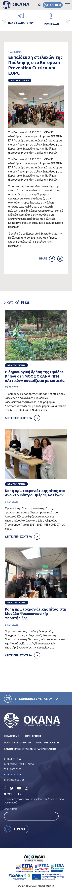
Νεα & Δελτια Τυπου (21, 23)
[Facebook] (5, 788)
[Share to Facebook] (52, 259)
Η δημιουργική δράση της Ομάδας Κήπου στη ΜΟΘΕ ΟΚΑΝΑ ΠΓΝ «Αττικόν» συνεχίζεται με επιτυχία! (35, 376)
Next (68, 20)
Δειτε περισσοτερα (18, 418)
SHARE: (43, 258)
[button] (67, 5)
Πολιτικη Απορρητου (17, 742)
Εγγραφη (19, 829)
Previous (3, 20)
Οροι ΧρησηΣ (33, 735)
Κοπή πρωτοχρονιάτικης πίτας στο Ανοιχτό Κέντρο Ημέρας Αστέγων (35, 492)
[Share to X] (60, 259)
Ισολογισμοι (12, 735)
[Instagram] (26, 788)
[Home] (16, 5)
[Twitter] (11, 788)
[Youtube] (19, 788)
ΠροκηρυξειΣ (51, 23)
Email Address (11, 809)
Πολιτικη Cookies (47, 742)
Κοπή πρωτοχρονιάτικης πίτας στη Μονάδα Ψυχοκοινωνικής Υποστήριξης (35, 613)
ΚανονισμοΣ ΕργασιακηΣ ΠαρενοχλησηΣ (30, 748)
